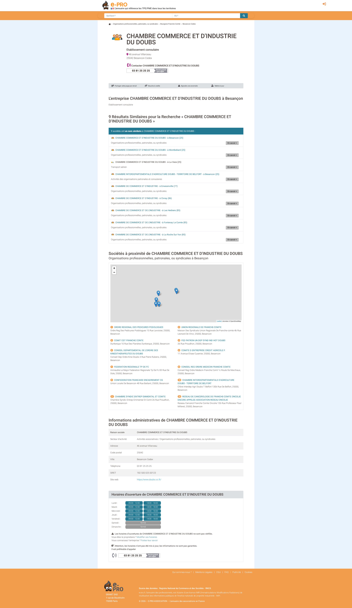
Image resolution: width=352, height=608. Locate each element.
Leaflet (219, 321)
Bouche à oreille (153, 86)
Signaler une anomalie (189, 86)
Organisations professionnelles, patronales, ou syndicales (135, 24)
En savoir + (232, 143)
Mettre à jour (219, 86)
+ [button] (114, 268)
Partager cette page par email (125, 86)
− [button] (114, 272)
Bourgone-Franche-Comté (170, 24)
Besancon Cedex (189, 24)
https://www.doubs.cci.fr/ (149, 479)
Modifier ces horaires (147, 537)
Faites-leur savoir (149, 540)
